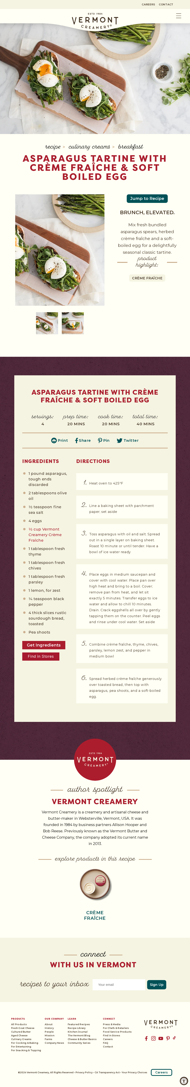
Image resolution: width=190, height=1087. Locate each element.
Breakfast (130, 147)
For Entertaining (21, 1046)
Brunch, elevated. (147, 212)
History (49, 1028)
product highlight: (147, 262)
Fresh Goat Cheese (22, 1028)
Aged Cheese (19, 1035)
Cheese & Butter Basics (82, 1039)
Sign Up (156, 985)
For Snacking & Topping (26, 1050)
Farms (48, 1039)
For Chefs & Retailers (116, 1028)
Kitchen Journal (78, 1031)
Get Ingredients (44, 645)
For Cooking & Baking (24, 1043)
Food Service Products (117, 1031)
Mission (49, 1035)
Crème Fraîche (147, 278)
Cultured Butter (21, 1031)
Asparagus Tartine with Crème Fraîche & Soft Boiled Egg (95, 167)
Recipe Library (77, 1028)
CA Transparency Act (107, 1072)
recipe (54, 147)
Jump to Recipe (147, 198)
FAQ (105, 1043)
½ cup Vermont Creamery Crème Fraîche (45, 535)
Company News (54, 1043)
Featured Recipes (79, 1024)
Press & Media (111, 1024)
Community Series (79, 1043)
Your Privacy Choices (134, 1072)
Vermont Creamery (95, 801)
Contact (166, 4)
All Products (19, 1024)
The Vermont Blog (79, 1035)
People (49, 1031)
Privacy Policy (84, 1072)
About (49, 1024)
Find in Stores (41, 656)
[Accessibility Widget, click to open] (184, 1081)
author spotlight (95, 790)
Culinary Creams (90, 147)
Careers (148, 4)
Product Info (95, 884)
